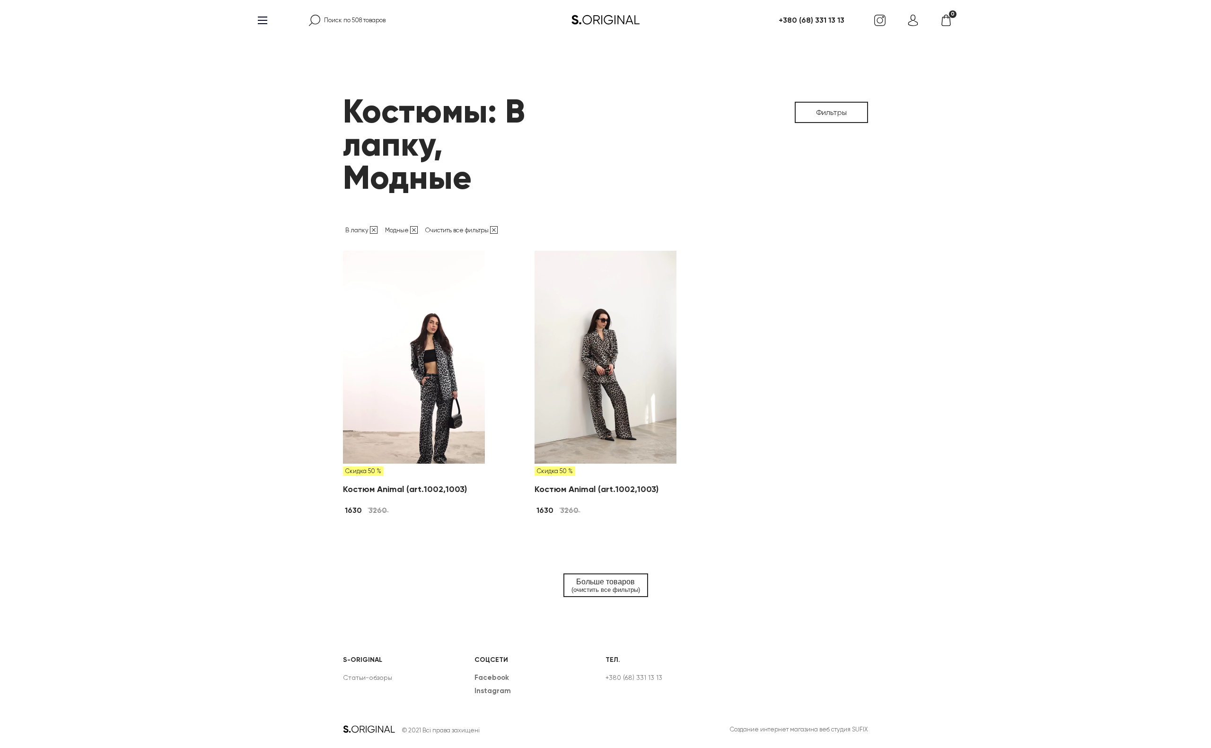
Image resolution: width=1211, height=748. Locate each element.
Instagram (492, 690)
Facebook (491, 677)
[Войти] (913, 20)
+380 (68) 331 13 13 (811, 20)
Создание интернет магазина (774, 729)
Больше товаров (605, 585)
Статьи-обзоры (367, 677)
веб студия (835, 729)
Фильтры (831, 112)
